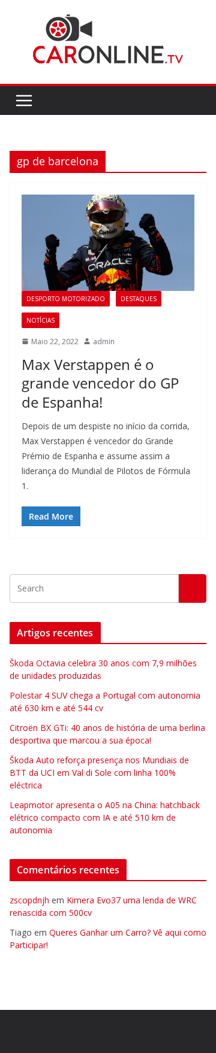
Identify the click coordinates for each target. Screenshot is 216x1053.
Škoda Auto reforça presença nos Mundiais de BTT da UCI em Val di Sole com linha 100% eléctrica (99, 772)
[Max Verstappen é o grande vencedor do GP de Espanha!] (108, 242)
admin (104, 341)
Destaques (139, 299)
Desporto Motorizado (65, 299)
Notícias (40, 320)
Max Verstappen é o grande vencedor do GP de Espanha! (100, 382)
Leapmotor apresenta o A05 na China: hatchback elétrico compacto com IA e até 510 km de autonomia (105, 817)
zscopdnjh (29, 900)
